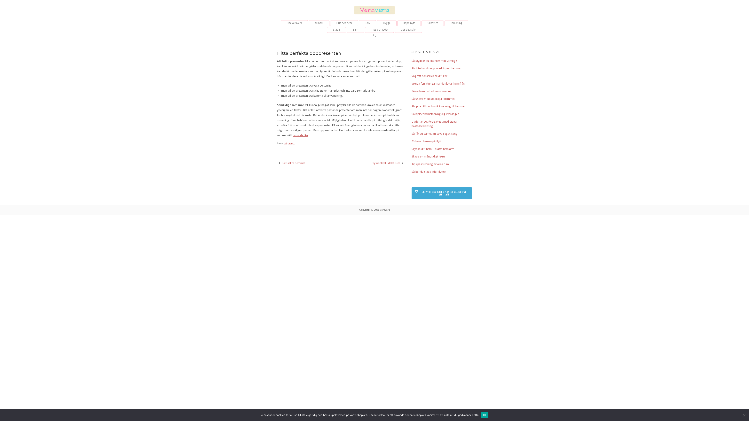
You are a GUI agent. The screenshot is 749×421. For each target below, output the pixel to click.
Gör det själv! (408, 29)
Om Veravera (294, 23)
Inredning (456, 23)
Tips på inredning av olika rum (430, 164)
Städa (336, 29)
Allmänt (319, 23)
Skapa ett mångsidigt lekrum (429, 156)
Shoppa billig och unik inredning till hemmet (438, 106)
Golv (367, 23)
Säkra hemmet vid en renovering (432, 91)
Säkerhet (433, 23)
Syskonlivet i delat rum (386, 163)
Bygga (386, 23)
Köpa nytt (409, 23)
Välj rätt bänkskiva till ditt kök (429, 76)
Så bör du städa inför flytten (429, 171)
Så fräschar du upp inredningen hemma (436, 68)
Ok (485, 415)
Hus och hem (344, 23)
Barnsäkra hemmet (293, 163)
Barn (355, 29)
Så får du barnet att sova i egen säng (434, 133)
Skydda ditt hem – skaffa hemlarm (433, 148)
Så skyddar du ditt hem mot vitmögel (434, 60)
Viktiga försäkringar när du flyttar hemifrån (438, 83)
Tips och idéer (379, 29)
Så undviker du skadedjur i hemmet (433, 98)
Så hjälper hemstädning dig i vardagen (435, 114)
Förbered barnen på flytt (426, 141)
